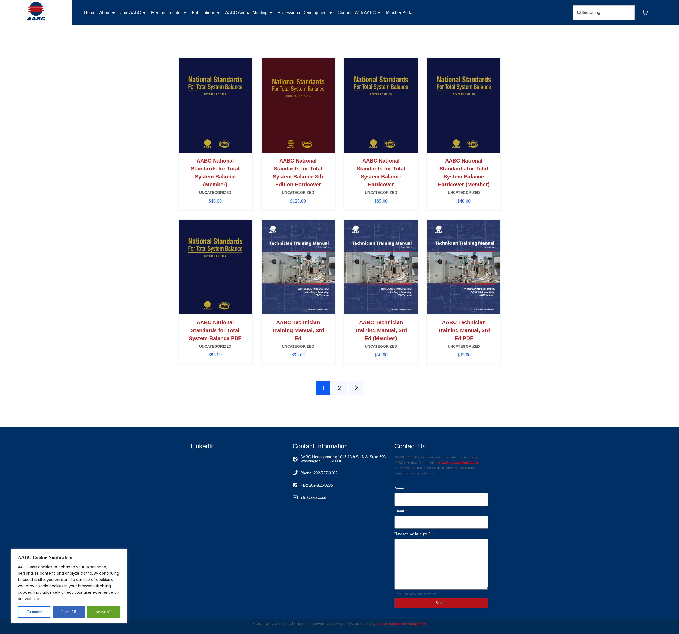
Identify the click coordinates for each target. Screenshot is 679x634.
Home (89, 12)
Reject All (68, 612)
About (104, 12)
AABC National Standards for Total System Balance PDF (215, 330)
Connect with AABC (357, 12)
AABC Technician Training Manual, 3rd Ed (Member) (381, 330)
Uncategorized (215, 192)
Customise (34, 612)
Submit (441, 603)
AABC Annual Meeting (246, 12)
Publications (203, 12)
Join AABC (130, 12)
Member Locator (166, 12)
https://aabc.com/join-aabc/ (457, 463)
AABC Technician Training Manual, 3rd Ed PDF (464, 330)
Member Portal (400, 12)
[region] (69, 586)
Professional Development (303, 12)
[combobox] (604, 12)
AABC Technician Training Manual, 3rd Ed (298, 330)
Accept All (103, 612)
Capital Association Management (401, 624)
